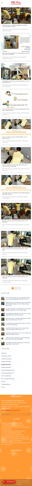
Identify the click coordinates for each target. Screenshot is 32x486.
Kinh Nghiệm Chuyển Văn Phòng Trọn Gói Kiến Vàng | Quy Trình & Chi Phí (18, 343)
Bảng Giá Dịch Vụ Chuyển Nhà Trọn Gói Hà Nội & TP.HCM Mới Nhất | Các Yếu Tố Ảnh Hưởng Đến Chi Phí (18, 304)
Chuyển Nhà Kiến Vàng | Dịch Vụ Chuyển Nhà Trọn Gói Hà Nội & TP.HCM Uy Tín (17, 328)
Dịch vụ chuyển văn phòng (7, 378)
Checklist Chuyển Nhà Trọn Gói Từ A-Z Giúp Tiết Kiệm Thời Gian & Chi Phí (18, 333)
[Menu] (2, 2)
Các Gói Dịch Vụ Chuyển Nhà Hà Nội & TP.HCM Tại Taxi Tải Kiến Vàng (18, 324)
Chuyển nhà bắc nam (6, 358)
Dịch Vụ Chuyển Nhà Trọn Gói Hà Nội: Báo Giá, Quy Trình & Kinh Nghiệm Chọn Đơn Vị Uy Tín (18, 298)
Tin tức (3, 387)
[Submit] (29, 414)
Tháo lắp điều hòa (5, 384)
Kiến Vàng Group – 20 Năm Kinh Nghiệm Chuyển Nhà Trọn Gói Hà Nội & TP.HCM (18, 319)
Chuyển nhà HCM (6, 364)
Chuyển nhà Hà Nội (6, 361)
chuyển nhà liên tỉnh (6, 367)
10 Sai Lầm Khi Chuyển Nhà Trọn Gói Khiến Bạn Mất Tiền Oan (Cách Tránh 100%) (18, 338)
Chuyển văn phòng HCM (7, 373)
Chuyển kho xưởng (6, 356)
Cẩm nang (3, 353)
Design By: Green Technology (18, 480)
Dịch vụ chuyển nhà (6, 375)
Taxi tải (3, 381)
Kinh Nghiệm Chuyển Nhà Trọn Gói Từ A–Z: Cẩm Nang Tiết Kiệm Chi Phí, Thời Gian (18, 314)
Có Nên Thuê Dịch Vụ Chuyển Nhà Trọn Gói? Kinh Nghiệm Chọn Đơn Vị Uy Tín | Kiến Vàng (18, 309)
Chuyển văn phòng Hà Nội (7, 370)
